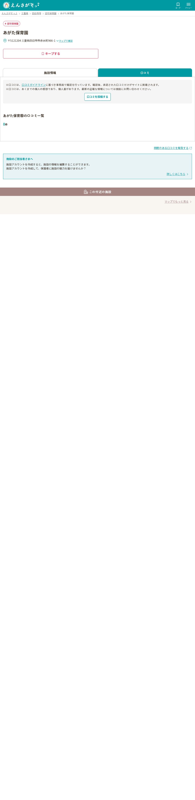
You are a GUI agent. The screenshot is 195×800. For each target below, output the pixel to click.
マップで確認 (66, 40)
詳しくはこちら (176, 174)
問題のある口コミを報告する (171, 148)
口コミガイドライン (34, 85)
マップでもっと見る (177, 201)
